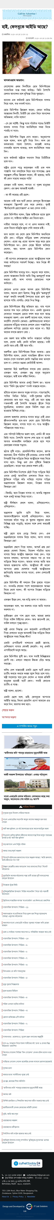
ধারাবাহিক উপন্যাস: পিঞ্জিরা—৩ (15, 1010)
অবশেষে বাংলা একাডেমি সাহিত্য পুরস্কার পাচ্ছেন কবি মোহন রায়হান (25, 924)
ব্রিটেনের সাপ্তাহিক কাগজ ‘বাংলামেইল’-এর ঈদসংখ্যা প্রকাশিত (26, 900)
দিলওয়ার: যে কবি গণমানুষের (14, 971)
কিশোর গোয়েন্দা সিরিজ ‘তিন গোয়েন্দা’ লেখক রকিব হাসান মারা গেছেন (27, 1053)
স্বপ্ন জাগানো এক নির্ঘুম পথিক (14, 844)
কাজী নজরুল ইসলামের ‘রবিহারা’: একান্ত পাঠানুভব (25, 774)
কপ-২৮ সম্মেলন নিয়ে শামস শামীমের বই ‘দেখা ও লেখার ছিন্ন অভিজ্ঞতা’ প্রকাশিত (26, 1044)
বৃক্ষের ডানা (7, 1068)
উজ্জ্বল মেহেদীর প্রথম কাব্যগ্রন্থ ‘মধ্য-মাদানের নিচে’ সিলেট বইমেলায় (24, 867)
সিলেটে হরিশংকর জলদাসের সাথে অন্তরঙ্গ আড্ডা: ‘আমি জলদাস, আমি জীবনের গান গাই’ (27, 858)
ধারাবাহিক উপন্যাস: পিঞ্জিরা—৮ (15, 951)
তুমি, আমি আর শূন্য (10, 1114)
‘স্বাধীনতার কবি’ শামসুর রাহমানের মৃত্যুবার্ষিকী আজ (25, 752)
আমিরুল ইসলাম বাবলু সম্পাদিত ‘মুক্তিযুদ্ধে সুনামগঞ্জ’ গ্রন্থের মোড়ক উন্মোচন (25, 1141)
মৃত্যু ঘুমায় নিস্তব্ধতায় (11, 984)
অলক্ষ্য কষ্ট (7, 1094)
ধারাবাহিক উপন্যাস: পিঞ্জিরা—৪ (15, 997)
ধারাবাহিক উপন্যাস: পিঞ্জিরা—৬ (15, 964)
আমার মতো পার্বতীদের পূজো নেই (16, 1074)
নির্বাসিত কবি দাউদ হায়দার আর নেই (17, 1133)
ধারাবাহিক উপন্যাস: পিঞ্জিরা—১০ (16, 938)
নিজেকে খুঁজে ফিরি (10, 885)
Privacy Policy (18, 1197)
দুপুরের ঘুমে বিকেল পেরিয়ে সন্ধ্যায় (16, 813)
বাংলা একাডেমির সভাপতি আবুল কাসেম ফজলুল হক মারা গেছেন (24, 820)
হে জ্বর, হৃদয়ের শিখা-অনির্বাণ (14, 1081)
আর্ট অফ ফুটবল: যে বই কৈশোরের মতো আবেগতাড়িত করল (26, 828)
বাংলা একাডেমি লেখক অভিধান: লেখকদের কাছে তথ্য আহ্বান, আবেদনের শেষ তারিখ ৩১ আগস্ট (27, 798)
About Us (6, 1197)
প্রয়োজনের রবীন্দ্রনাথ (11, 1127)
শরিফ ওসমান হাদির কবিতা (13, 1004)
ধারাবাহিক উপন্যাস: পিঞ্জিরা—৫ (15, 977)
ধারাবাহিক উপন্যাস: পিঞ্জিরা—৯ (15, 945)
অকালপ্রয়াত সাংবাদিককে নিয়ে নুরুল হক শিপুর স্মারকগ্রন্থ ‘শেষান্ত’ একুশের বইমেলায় (24, 915)
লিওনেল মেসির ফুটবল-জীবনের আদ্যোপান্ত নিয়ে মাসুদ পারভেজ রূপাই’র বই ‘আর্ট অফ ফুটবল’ (27, 836)
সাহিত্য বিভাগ (28, 806)
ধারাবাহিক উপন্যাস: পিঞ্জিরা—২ (15, 1023)
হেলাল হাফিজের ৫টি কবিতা (13, 1017)
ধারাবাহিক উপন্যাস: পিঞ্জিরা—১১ (15, 907)
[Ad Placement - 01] (27, 14)
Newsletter (31, 1197)
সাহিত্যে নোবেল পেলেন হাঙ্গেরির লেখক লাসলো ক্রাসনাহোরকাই (27, 1061)
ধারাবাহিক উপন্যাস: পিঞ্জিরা (13, 1030)
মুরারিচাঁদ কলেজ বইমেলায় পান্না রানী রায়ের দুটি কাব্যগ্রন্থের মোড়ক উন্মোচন (25, 877)
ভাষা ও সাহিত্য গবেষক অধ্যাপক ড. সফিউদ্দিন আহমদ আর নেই (27, 932)
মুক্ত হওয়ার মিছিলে (10, 990)
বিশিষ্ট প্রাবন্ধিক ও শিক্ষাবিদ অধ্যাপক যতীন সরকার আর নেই (26, 1100)
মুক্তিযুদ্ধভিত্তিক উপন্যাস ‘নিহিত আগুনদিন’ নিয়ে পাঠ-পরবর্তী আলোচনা (25, 892)
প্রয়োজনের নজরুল (10, 1120)
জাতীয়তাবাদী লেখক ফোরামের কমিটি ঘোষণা (20, 1107)
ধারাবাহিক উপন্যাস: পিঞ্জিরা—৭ (15, 958)
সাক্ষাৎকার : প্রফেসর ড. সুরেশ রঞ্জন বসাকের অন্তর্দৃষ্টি (23, 1036)
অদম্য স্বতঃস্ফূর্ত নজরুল (12, 850)
